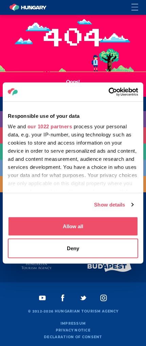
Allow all (73, 226)
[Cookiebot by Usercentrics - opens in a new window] (108, 92)
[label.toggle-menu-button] (138, 7)
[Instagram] (103, 298)
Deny (73, 248)
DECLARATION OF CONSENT (73, 337)
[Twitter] (83, 298)
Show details (109, 205)
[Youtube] (42, 298)
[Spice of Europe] (110, 266)
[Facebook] (62, 298)
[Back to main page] (28, 7)
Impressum (73, 323)
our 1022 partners (50, 126)
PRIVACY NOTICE (73, 330)
